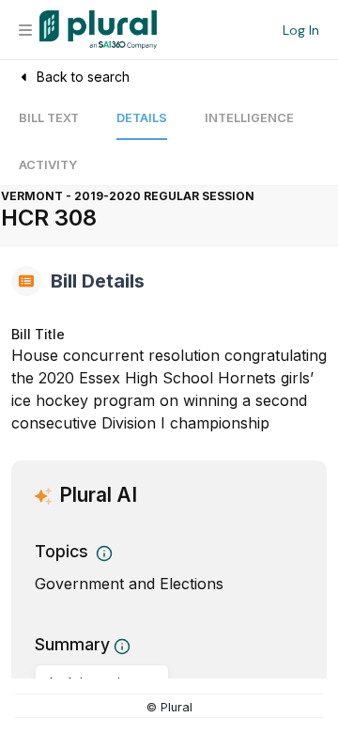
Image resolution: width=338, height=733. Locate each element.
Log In (301, 30)
